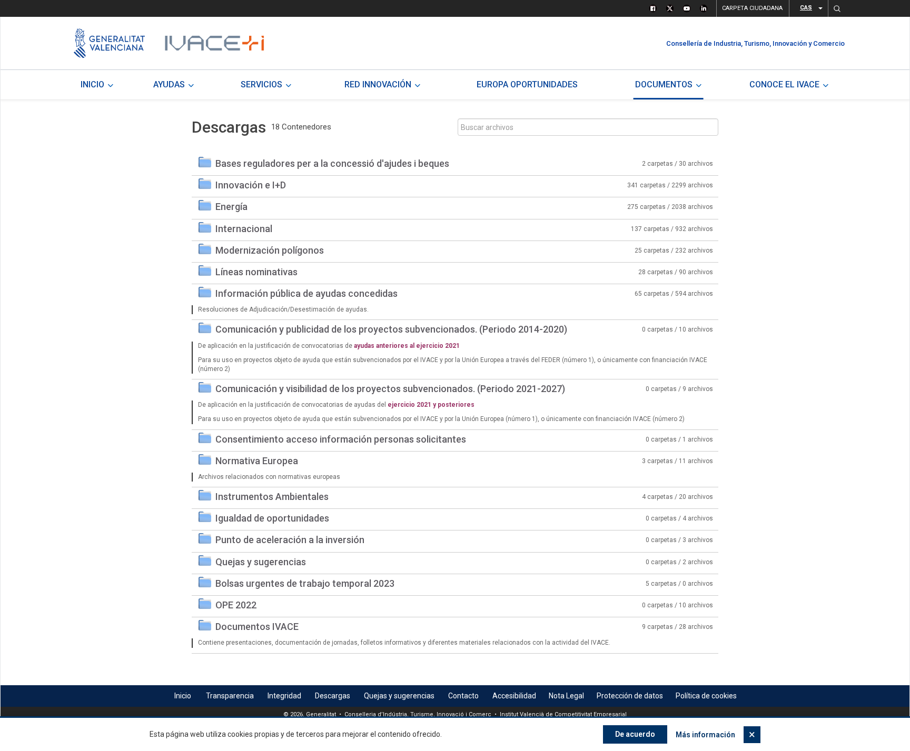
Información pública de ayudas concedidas (306, 293)
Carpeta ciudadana (752, 8)
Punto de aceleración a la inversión (289, 539)
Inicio (182, 696)
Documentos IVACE (257, 626)
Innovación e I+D (250, 185)
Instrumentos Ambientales (272, 496)
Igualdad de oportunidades (272, 518)
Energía (231, 206)
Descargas (332, 696)
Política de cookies (706, 696)
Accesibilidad (514, 696)
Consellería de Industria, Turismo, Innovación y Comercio (755, 43)
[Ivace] (213, 43)
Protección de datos (630, 696)
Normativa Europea (256, 460)
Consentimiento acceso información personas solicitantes (340, 439)
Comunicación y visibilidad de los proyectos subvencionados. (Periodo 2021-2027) (390, 388)
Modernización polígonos (269, 250)
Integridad (284, 696)
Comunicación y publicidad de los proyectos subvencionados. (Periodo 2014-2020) (391, 329)
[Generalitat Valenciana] (109, 43)
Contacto (463, 696)
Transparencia (230, 696)
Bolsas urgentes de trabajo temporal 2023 (304, 583)
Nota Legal (566, 696)
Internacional (243, 228)
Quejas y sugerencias (260, 561)
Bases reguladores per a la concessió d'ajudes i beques (332, 163)
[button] (837, 8)
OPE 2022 (235, 604)
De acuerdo (635, 734)
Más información (705, 734)
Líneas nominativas (256, 271)
